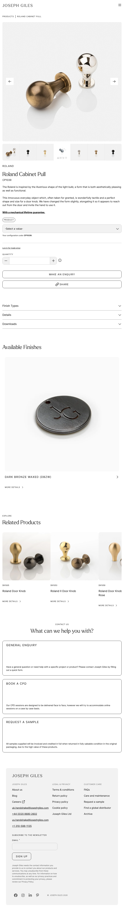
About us (17, 789)
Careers (16, 801)
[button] (60, 261)
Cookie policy (60, 807)
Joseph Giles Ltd (61, 813)
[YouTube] (37, 895)
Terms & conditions (63, 789)
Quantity (7, 254)
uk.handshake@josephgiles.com (30, 807)
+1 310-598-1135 (22, 825)
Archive (88, 813)
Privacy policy (60, 801)
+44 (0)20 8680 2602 (24, 813)
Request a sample (94, 801)
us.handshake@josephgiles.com (30, 819)
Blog (14, 795)
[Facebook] (15, 895)
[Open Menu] (120, 5)
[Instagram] (23, 895)
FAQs (87, 789)
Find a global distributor (97, 807)
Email (16, 840)
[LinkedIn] (30, 895)
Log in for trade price (11, 248)
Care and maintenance (97, 795)
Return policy (59, 795)
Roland (8, 166)
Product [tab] (9, 220)
